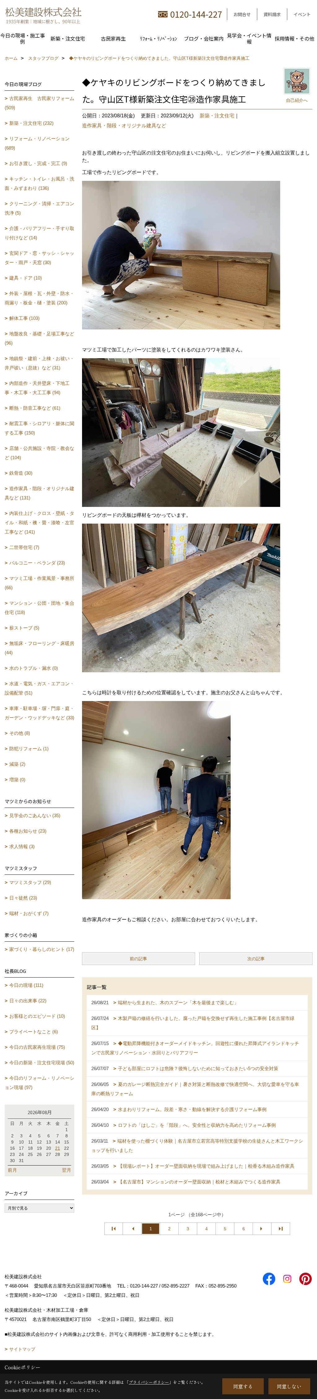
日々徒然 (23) (23, 897)
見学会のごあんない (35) (34, 815)
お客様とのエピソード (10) (37, 1016)
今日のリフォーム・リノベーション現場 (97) (39, 1082)
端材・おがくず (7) (29, 913)
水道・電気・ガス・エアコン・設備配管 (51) (39, 688)
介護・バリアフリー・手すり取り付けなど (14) (39, 233)
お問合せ (242, 14)
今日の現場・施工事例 (22, 38)
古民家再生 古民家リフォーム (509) (39, 103)
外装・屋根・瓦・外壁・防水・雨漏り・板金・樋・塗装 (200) (39, 298)
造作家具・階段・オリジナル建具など (124, 125)
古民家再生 (113, 38)
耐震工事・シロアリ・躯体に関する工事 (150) (39, 428)
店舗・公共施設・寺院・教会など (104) (39, 453)
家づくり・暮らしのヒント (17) (41, 949)
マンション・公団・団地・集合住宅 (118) (39, 607)
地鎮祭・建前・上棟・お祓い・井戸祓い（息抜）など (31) (39, 363)
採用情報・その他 (294, 38)
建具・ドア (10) (25, 278)
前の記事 (138, 958)
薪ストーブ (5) (24, 627)
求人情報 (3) (22, 846)
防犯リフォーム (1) (29, 748)
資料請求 (272, 14)
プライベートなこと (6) (33, 1031)
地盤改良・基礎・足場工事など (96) (39, 338)
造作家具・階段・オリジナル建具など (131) (39, 493)
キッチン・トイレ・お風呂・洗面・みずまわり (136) (39, 183)
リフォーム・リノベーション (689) (37, 143)
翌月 (66, 1170)
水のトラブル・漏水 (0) (33, 668)
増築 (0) (17, 779)
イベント (302, 14)
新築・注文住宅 (67, 38)
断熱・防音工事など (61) (34, 408)
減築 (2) (17, 764)
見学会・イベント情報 (249, 38)
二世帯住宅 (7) (24, 547)
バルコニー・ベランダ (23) (37, 562)
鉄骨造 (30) (21, 473)
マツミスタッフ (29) (30, 882)
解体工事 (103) (24, 318)
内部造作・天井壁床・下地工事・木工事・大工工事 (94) (37, 388)
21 (57, 1148)
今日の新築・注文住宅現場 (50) (41, 1062)
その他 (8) (19, 733)
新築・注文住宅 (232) (31, 123)
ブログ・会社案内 (204, 38)
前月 (12, 1170)
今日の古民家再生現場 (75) (37, 1047)
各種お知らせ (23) (27, 831)
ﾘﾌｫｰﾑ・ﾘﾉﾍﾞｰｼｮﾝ (158, 38)
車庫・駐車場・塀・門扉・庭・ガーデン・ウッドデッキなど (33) (39, 713)
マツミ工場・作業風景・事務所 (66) (39, 583)
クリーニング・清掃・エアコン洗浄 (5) (39, 208)
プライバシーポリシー (149, 1382)
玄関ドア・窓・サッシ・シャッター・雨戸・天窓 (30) (39, 258)
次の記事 (256, 958)
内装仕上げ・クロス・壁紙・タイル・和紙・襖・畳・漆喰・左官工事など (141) (39, 522)
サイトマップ (22, 1349)
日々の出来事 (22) (27, 1000)
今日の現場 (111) (26, 985)
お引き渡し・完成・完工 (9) (38, 163)
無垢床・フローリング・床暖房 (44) (39, 648)
